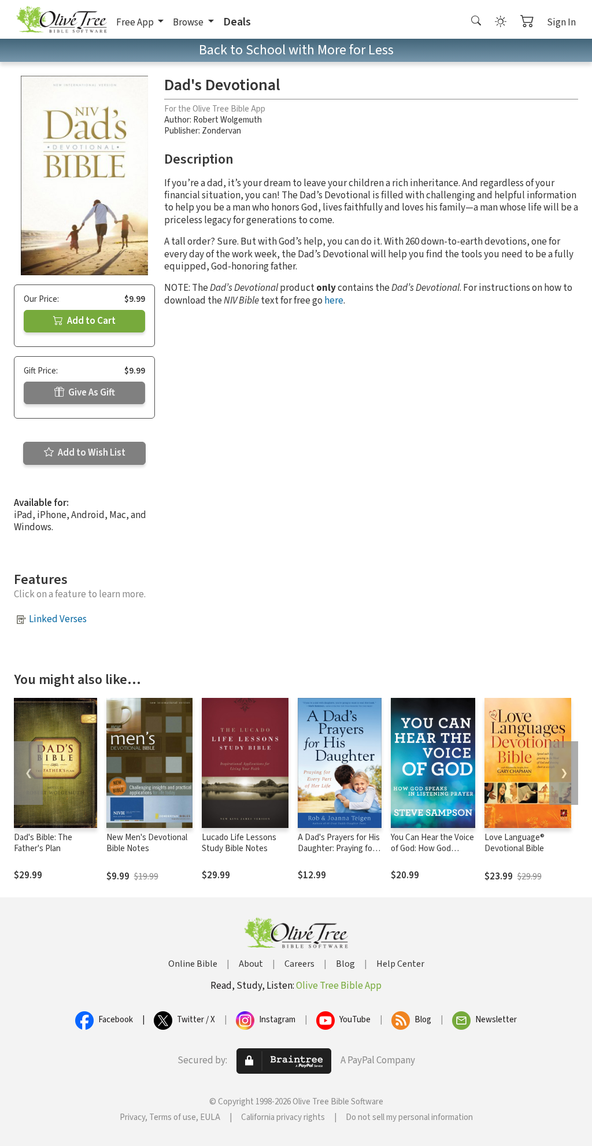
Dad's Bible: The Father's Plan (43, 843)
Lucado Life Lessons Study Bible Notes (239, 843)
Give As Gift (90, 393)
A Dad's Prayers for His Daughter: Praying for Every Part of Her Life (339, 848)
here (333, 301)
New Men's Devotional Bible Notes (146, 843)
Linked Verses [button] (58, 619)
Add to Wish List (90, 453)
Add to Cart (90, 321)
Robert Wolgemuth (227, 120)
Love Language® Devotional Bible (514, 843)
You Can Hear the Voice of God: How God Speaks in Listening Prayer (432, 854)
